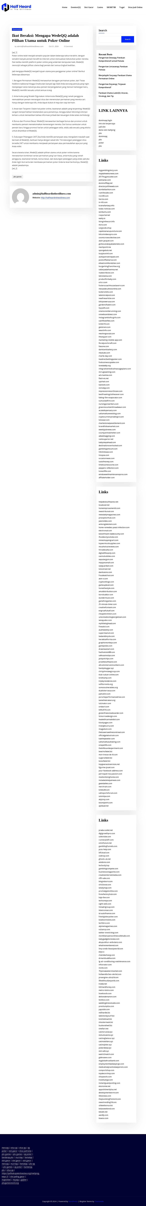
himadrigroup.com (106, 907)
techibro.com (104, 923)
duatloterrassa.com (107, 690)
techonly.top (104, 865)
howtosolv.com (105, 993)
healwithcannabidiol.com (109, 719)
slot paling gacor (17, 1176)
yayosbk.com (104, 1009)
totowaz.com (104, 420)
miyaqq (16, 1179)
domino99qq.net (105, 183)
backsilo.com (104, 384)
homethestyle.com (106, 588)
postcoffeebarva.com (108, 260)
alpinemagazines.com (108, 926)
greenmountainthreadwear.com (112, 407)
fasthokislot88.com (107, 652)
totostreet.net (105, 569)
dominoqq (103, 136)
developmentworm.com (109, 1092)
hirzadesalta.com (106, 550)
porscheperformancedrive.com (112, 697)
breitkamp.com (105, 678)
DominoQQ (76, 7)
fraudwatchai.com (106, 575)
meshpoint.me (105, 247)
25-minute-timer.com (108, 604)
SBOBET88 (111, 7)
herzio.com (103, 199)
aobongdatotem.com (107, 524)
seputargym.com (106, 559)
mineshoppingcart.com (108, 540)
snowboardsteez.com (108, 314)
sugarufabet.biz (105, 758)
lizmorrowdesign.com (108, 716)
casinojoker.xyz (105, 1044)
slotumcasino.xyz (106, 1035)
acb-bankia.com (105, 375)
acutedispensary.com (108, 410)
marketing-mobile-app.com (110, 340)
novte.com (103, 968)
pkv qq (32, 1163)
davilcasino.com (105, 572)
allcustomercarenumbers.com (111, 665)
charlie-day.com (105, 356)
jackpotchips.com (106, 658)
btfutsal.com (104, 852)
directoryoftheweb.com (108, 186)
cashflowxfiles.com (106, 320)
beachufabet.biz (105, 751)
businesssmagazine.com (109, 872)
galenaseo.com (105, 1057)
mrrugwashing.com (107, 372)
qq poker (28, 1154)
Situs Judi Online (135, 7)
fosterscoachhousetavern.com (112, 285)
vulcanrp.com (104, 929)
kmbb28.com (104, 790)
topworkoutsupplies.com (109, 543)
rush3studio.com (106, 192)
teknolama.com (105, 276)
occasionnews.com (106, 458)
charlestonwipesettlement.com (112, 423)
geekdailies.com (105, 783)
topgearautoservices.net (109, 764)
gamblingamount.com (108, 448)
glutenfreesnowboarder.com (111, 713)
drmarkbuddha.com (107, 958)
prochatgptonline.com (108, 891)
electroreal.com (105, 530)
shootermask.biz (106, 1022)
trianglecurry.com (106, 726)
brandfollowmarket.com (109, 426)
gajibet (24, 1179)
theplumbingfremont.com (110, 1099)
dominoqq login (105, 120)
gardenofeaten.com (107, 304)
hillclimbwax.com (106, 452)
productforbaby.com (107, 279)
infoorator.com (105, 964)
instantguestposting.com (109, 1083)
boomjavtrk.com (105, 802)
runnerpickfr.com (106, 840)
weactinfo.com (105, 330)
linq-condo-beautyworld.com (111, 948)
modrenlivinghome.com (109, 777)
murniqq (19, 1157)
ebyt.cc (101, 952)
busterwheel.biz (105, 1025)
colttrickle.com (105, 836)
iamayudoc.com (105, 620)
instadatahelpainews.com (109, 780)
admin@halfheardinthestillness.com (29, 46)
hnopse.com (104, 455)
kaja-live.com (104, 897)
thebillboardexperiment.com (111, 748)
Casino (100, 7)
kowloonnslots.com (107, 920)
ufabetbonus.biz (106, 1105)
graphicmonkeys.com (108, 642)
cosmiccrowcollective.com (109, 237)
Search (103, 30)
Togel (121, 7)
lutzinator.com (105, 703)
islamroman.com (106, 910)
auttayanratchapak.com (109, 256)
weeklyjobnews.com (107, 429)
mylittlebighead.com (107, 623)
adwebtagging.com (107, 436)
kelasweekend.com (107, 1108)
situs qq (14, 1147)
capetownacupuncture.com (110, 231)
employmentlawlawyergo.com (111, 1064)
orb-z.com (103, 282)
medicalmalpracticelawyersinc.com (113, 1067)
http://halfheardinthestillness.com (55, 197)
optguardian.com (106, 566)
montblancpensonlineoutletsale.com (114, 936)
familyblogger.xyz (106, 668)
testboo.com (104, 1000)
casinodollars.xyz (106, 1041)
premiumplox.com (106, 1006)
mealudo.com (104, 352)
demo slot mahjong (107, 130)
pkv (100, 133)
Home (64, 7)
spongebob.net (105, 250)
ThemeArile (99, 1201)
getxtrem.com (104, 327)
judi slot (102, 127)
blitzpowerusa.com (107, 301)
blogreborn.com (105, 881)
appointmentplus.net (108, 1089)
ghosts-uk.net (105, 859)
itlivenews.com (105, 1096)
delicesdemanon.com (107, 996)
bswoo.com (103, 1118)
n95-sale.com (104, 878)
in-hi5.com (103, 202)
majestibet (6, 1179)
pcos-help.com (105, 849)
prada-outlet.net (106, 830)
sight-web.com (105, 904)
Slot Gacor (89, 7)
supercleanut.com (106, 633)
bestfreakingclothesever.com (111, 394)
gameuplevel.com (106, 585)
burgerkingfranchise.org (109, 266)
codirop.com (104, 856)
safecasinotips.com (107, 655)
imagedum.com (105, 729)
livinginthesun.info (107, 221)
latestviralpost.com (107, 295)
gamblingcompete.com (108, 868)
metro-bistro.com (106, 990)
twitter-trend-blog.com (108, 932)
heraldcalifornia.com (107, 639)
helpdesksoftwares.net (108, 502)
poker (101, 143)
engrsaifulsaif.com (106, 610)
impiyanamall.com (106, 562)
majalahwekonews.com (108, 173)
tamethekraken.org (107, 700)
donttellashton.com (107, 189)
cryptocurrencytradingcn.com (111, 416)
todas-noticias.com (107, 208)
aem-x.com (103, 578)
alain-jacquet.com (106, 240)
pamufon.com (104, 694)
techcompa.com (105, 900)
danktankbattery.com (108, 349)
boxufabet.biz (104, 761)
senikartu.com (105, 212)
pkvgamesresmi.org (10, 1183)
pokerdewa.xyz (105, 1048)
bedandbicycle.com (107, 636)
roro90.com (103, 196)
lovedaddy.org (105, 365)
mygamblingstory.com (108, 170)
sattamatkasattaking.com (109, 742)
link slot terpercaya (107, 123)
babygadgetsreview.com (109, 939)
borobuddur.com (106, 594)
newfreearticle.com (107, 298)
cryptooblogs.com (106, 582)
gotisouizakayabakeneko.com (111, 244)
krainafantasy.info (106, 205)
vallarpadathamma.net (108, 269)
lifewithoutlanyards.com (109, 980)
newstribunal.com (106, 511)
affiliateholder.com (107, 477)
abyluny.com (104, 799)
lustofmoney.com (106, 461)
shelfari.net (103, 1028)
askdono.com (104, 862)
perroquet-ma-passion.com (110, 774)
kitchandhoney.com (107, 987)
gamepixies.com (105, 646)
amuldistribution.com (108, 591)
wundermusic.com (106, 598)
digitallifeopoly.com (107, 553)
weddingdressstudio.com (109, 1003)
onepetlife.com (105, 745)
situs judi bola (25, 1151)
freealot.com (104, 626)
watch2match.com (106, 1054)
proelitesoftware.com (108, 662)
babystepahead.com (107, 442)
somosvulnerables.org (108, 687)
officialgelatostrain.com (109, 735)
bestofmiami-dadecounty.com (111, 534)
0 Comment (68, 46)
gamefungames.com (107, 601)
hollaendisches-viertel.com (110, 974)
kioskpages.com (105, 722)
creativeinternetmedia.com (110, 875)
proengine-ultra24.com (108, 977)
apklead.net (104, 806)
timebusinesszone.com (108, 464)
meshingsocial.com (107, 333)
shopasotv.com (105, 1076)
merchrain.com (105, 786)
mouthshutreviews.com (109, 546)
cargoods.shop (105, 228)
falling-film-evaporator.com (110, 397)
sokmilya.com (104, 796)
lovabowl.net (104, 505)
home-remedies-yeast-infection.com (114, 527)
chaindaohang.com (107, 955)
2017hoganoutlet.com (108, 176)
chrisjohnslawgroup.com (109, 671)
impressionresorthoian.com (110, 391)
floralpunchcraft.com (107, 343)
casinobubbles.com (107, 556)
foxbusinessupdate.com (109, 362)
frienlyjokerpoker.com (108, 916)
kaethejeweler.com (107, 738)
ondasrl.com (104, 706)
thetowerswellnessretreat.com (112, 732)
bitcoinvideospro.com (108, 234)
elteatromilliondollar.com (109, 263)
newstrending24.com (107, 1102)
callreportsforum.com (108, 793)
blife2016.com (104, 710)
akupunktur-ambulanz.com (110, 942)
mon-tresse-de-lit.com (108, 754)
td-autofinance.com (107, 913)
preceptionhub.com (107, 518)
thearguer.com (105, 336)
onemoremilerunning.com (110, 311)
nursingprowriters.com (108, 404)
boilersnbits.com (106, 292)
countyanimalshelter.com (109, 432)
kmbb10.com (104, 324)
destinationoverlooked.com (110, 445)
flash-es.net (104, 378)
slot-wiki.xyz (104, 1051)
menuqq (5, 1147)
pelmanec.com (105, 180)
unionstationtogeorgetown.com (112, 617)
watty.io (102, 218)
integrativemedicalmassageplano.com (115, 368)
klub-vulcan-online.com (109, 674)
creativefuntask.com (107, 607)
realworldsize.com (106, 272)
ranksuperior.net (106, 439)
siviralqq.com (104, 388)
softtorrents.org (106, 684)
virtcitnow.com (105, 884)
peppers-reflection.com (109, 468)
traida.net (103, 984)
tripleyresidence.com (107, 681)
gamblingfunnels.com (108, 846)
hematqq (28, 1157)
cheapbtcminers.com (107, 614)
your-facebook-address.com (111, 770)
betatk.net (103, 1112)
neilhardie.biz (104, 1012)
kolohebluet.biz (105, 1019)
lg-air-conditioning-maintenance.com (114, 961)
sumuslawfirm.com (107, 400)
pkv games (17, 176)
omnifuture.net (105, 843)
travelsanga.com (106, 1080)
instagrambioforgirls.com (109, 317)
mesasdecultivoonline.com (110, 288)
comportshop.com (106, 1070)
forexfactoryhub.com (108, 894)
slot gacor (13, 1151)
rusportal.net (104, 215)
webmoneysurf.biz (106, 1016)
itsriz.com (103, 224)
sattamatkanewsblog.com (110, 413)
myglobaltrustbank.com (109, 1060)
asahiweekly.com (106, 630)
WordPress (73, 1201)
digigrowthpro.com (107, 833)
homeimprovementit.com (109, 508)
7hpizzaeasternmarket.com (110, 971)
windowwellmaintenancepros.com (113, 474)
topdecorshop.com (107, 1073)
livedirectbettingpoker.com (110, 359)
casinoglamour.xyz (107, 1038)
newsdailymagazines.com (109, 514)
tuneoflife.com (105, 471)
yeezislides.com (105, 521)
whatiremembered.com (108, 945)
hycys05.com (104, 308)
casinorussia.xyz (105, 1032)
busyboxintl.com (106, 253)
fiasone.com (104, 346)
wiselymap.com (105, 888)
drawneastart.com (106, 649)
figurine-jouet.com (106, 767)
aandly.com (103, 1115)
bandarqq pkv (7, 1157)
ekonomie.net (104, 1086)
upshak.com (104, 381)
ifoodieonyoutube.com (108, 537)
